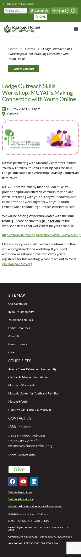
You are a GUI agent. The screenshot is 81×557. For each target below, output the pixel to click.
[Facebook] (12, 481)
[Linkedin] (34, 481)
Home (12, 49)
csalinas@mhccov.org (17, 264)
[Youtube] (23, 481)
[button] (59, 29)
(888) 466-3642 (19, 427)
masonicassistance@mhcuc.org (30, 446)
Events (30, 49)
